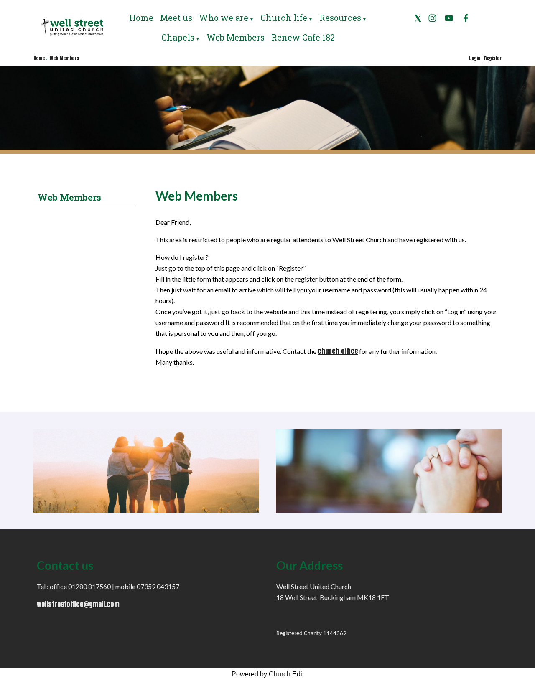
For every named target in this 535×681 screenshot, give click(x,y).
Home (141, 17)
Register (493, 58)
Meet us (176, 17)
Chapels (177, 37)
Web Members (235, 37)
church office (338, 351)
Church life (283, 17)
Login (474, 58)
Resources (340, 17)
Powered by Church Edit (268, 674)
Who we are (223, 17)
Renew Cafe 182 (303, 37)
